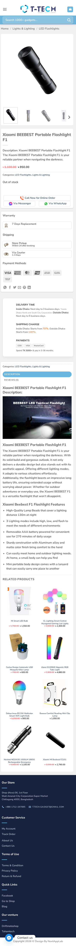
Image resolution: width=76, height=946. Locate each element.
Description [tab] (12, 374)
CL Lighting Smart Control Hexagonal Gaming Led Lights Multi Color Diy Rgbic (54, 623)
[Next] (66, 70)
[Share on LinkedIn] (29, 287)
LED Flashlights (49, 29)
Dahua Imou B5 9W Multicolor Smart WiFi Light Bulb (19, 714)
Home (5, 29)
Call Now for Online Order (40, 198)
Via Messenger (22, 203)
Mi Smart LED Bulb (19, 621)
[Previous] (8, 70)
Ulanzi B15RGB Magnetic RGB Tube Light (54, 668)
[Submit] (69, 19)
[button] (5, 9)
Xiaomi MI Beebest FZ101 (54, 759)
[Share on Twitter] (14, 287)
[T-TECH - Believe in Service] (38, 9)
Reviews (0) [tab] (11, 380)
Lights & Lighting (24, 29)
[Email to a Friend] (19, 287)
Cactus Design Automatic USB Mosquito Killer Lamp (19, 668)
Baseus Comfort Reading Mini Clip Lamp (55, 714)
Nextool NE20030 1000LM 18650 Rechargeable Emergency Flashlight (19, 762)
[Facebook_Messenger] (9, 938)
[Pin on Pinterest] (24, 287)
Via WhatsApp (58, 203)
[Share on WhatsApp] (5, 287)
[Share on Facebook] (9, 287)
